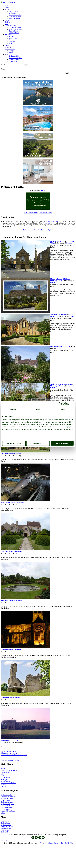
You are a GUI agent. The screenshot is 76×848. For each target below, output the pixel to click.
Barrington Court (7, 600)
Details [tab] (38, 409)
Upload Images (5, 777)
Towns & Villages (10, 25)
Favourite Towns (14, 33)
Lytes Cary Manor (7, 551)
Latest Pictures (13, 11)
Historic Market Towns (16, 29)
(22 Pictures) (61, 241)
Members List (5, 779)
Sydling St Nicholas (56, 384)
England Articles (14, 56)
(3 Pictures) (66, 279)
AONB (11, 36)
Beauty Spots (13, 38)
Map (46, 230)
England (3, 760)
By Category (13, 13)
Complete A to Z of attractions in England (14, 755)
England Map (5, 832)
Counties (7, 45)
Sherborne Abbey (7, 649)
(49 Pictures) (17, 600)
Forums (3, 784)
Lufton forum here (52, 221)
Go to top (4, 840)
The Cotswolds (5, 805)
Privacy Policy (59, 843)
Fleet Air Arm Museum (8, 502)
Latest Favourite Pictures (8, 783)
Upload (7, 20)
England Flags (5, 830)
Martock (53, 241)
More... (11, 43)
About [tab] (63, 409)
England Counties (6, 795)
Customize (37, 443)
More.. (7, 54)
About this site (5, 772)
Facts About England (15, 58)
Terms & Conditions (46, 843)
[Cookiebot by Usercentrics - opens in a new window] (60, 403)
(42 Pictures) (18, 551)
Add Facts (41, 230)
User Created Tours (15, 16)
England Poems (14, 61)
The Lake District (6, 807)
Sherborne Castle (6, 697)
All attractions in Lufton (8, 751)
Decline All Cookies (14, 443)
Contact (3, 786)
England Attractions (7, 802)
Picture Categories (6, 809)
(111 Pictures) (62, 314)
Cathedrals (12, 42)
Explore (7, 22)
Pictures (7, 9)
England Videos (14, 59)
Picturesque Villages (15, 27)
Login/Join (8, 47)
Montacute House (7, 453)
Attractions (8, 34)
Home (7, 8)
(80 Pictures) (17, 697)
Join (2, 774)
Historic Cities (13, 31)
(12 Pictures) (14, 740)
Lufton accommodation (30, 230)
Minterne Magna (56, 346)
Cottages (11, 51)
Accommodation (10, 49)
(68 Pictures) (17, 453)
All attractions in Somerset (9, 753)
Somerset (10, 760)
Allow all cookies (62, 443)
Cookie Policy (69, 843)
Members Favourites (15, 15)
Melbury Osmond (56, 279)
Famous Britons (6, 828)
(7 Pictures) (17, 649)
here (54, 223)
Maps (6, 24)
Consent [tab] (13, 409)
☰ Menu (7, 6)
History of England (7, 826)
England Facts (5, 823)
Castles (11, 40)
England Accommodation (9, 770)
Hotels (11, 52)
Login (3, 776)
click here (47, 223)
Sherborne (53, 314)
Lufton (17, 760)
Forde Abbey (5, 740)
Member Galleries (14, 18)
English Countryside (7, 804)
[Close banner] (73, 403)
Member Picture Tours (8, 811)
